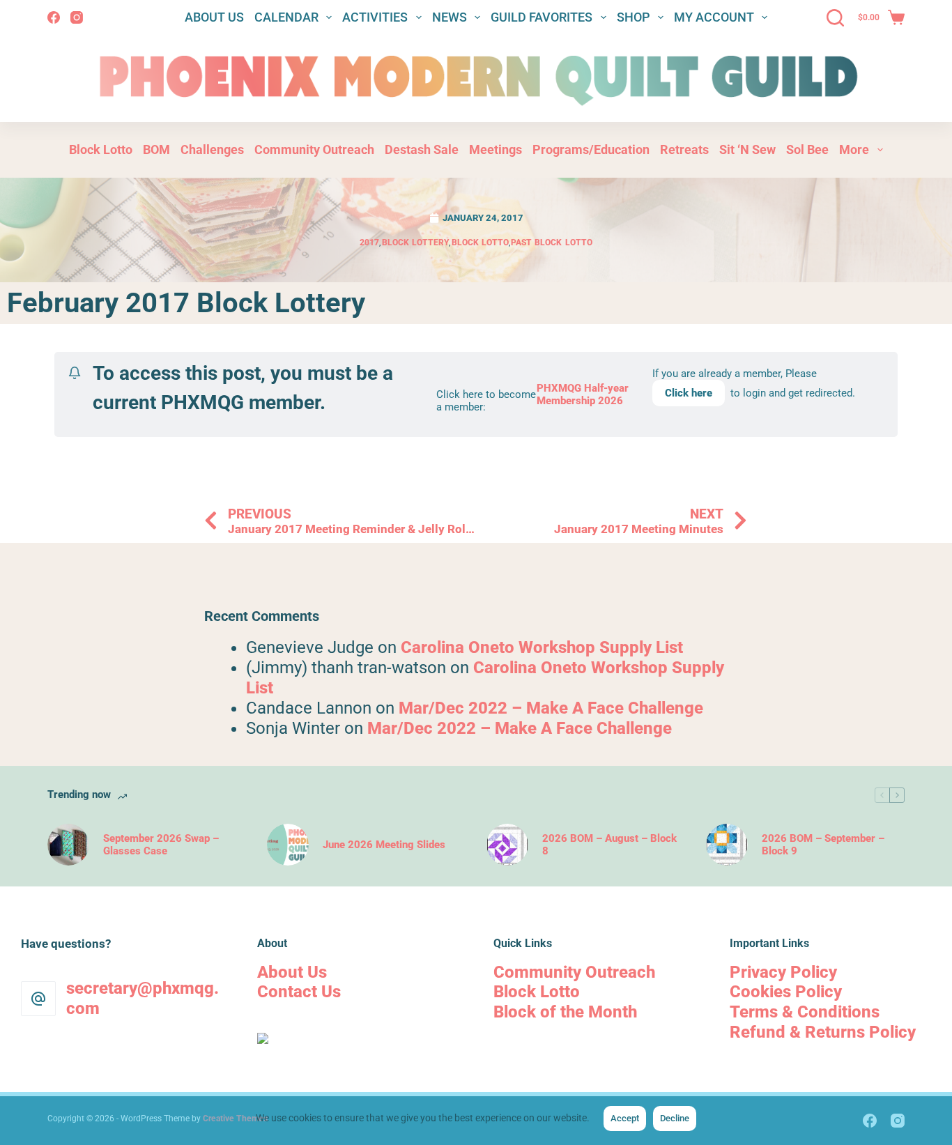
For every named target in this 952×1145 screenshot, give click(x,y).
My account (714, 17)
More (854, 149)
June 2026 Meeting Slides (384, 844)
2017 (369, 242)
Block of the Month (565, 1012)
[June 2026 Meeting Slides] (288, 845)
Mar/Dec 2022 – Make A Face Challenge (551, 708)
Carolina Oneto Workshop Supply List (542, 647)
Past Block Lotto (551, 242)
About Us (214, 17)
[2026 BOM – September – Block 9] (727, 845)
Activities (375, 17)
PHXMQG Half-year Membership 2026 (583, 394)
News (449, 17)
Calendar (286, 17)
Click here (688, 393)
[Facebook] (53, 17)
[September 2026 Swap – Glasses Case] (68, 845)
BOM (156, 149)
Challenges (212, 149)
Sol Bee (807, 149)
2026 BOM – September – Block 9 (823, 844)
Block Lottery (415, 242)
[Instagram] (76, 17)
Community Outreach (314, 149)
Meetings (495, 149)
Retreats (684, 149)
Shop (633, 17)
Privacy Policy (783, 972)
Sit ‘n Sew (747, 149)
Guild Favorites (541, 17)
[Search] (835, 17)
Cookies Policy (786, 991)
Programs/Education (591, 149)
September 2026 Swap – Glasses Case (161, 844)
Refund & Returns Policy (823, 1032)
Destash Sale (422, 149)
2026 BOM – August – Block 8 (609, 844)
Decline (674, 1118)
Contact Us (299, 991)
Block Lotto (100, 149)
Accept (625, 1118)
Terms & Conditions (805, 1012)
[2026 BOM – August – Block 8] (507, 845)
